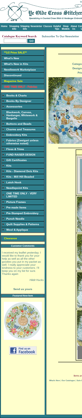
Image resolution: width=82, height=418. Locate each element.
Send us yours (22, 289)
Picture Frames (16, 201)
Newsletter (36, 26)
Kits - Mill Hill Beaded (20, 176)
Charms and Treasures (20, 129)
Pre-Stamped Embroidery (22, 213)
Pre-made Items (16, 207)
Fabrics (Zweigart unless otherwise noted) (22, 142)
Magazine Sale (13, 81)
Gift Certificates (16, 160)
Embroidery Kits (16, 134)
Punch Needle (15, 218)
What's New (11, 58)
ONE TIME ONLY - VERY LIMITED (21, 195)
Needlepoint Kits (17, 187)
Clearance (10, 238)
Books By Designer (18, 101)
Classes (47, 26)
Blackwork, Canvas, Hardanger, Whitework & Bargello (22, 115)
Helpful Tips (57, 27)
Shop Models (66, 27)
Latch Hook (13, 182)
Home (4, 26)
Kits (8, 165)
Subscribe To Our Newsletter (60, 36)
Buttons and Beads (18, 123)
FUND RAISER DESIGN (20, 154)
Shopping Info (14, 27)
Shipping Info (25, 27)
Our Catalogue (68, 380)
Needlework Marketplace (20, 69)
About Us (74, 27)
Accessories (14, 106)
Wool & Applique (17, 229)
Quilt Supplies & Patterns (22, 224)
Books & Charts (16, 95)
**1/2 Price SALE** (15, 52)
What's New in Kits (16, 63)
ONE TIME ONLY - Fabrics (20, 86)
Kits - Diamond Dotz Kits (22, 171)
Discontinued (13, 75)
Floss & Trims (15, 149)
